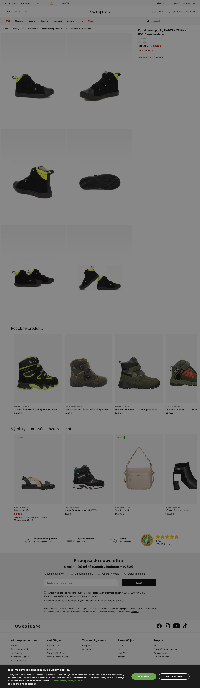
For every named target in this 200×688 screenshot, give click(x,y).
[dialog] (100, 344)
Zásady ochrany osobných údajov (68, 680)
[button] (67, 684)
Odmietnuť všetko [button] (174, 676)
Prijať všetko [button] (144, 676)
